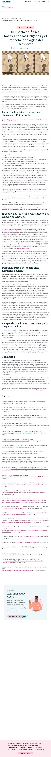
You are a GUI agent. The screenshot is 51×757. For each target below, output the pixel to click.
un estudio (37, 89)
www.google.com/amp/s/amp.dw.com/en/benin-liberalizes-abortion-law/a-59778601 (22, 477)
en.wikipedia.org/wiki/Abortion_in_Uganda (28, 547)
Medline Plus (13, 85)
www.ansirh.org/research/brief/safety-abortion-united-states (26, 409)
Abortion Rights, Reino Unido (10, 120)
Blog (20, 18)
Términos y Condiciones (15, 747)
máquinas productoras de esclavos (28, 180)
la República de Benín (16, 251)
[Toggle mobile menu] (47, 7)
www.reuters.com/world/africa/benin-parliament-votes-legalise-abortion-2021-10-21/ (23, 425)
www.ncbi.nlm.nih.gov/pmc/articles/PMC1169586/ (17, 508)
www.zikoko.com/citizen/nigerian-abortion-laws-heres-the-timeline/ (18, 570)
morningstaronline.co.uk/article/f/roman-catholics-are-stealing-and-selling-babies (22, 484)
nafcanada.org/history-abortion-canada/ (33, 536)
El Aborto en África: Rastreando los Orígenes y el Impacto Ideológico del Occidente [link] (19, 20)
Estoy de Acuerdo (25, 753)
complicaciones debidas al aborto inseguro (19, 292)
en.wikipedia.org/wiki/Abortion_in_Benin (26, 542)
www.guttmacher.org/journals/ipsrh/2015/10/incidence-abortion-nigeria (19, 433)
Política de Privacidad (29, 747)
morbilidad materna (14, 232)
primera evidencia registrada (20, 175)
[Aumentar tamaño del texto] (33, 2)
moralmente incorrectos (25, 89)
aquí (44, 388)
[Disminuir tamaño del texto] (22, 2)
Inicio (3, 18)
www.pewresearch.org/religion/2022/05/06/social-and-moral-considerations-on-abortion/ (24, 492)
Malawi (38, 243)
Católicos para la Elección (23, 248)
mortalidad (6, 232)
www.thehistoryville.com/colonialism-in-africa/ (13, 453)
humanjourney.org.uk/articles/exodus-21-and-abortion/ (15, 441)
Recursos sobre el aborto (12, 18)
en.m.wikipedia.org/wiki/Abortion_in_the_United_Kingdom (16, 554)
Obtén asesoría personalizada (17, 616)
